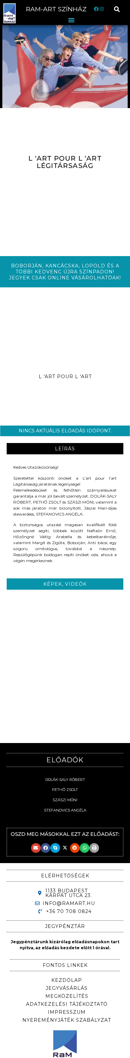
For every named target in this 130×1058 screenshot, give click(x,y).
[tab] (65, 448)
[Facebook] (96, 9)
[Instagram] (102, 9)
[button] (117, 9)
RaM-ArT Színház (56, 9)
